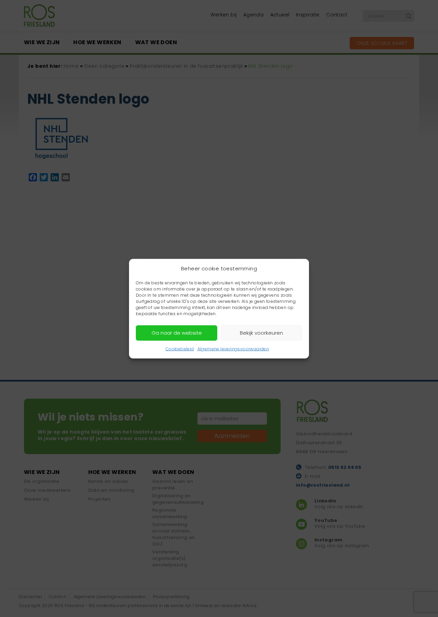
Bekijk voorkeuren (261, 332)
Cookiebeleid (180, 348)
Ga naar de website (177, 332)
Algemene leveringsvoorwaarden (233, 348)
